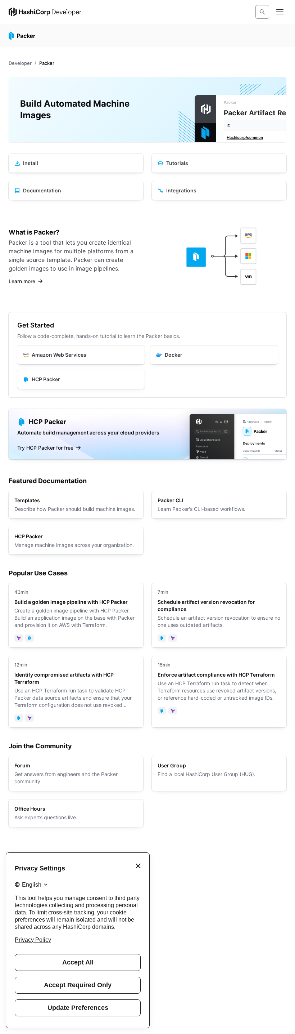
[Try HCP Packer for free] (147, 434)
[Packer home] (22, 35)
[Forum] (76, 773)
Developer (20, 63)
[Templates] (76, 504)
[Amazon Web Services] (81, 355)
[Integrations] (219, 190)
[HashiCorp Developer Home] (45, 12)
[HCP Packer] (81, 379)
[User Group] (219, 773)
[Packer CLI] (219, 504)
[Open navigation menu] (279, 12)
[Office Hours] (76, 813)
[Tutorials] (219, 163)
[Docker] (214, 355)
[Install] (76, 163)
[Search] (262, 12)
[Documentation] (76, 190)
